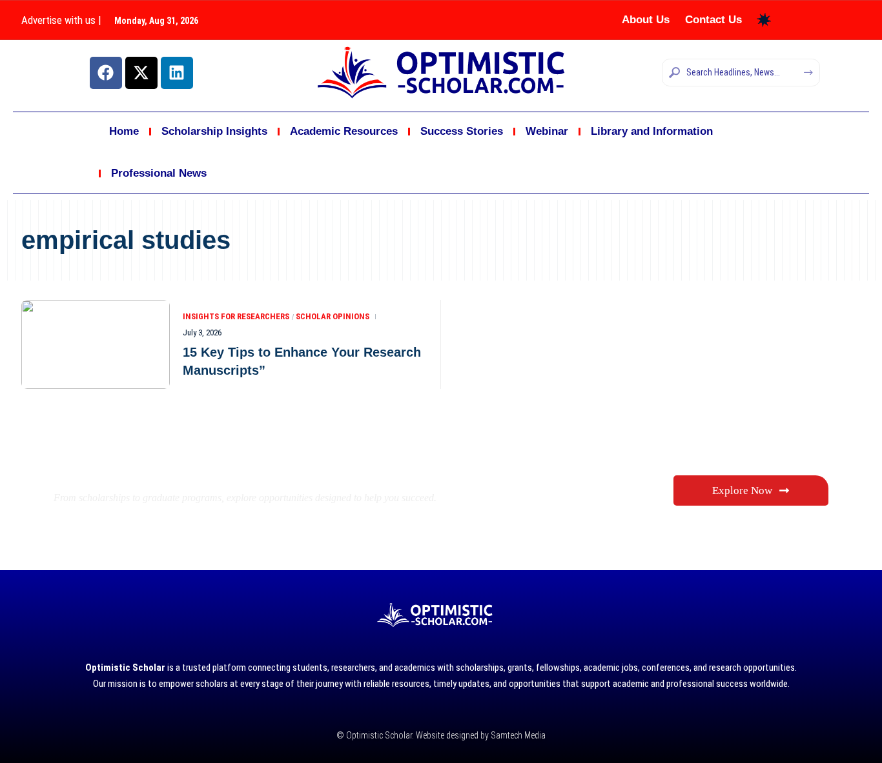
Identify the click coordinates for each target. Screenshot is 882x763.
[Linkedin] (177, 73)
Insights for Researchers (236, 316)
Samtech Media (517, 735)
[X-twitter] (141, 73)
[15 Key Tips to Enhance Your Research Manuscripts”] (95, 344)
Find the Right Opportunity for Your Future (274, 466)
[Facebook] (106, 73)
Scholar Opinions (332, 316)
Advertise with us (58, 20)
